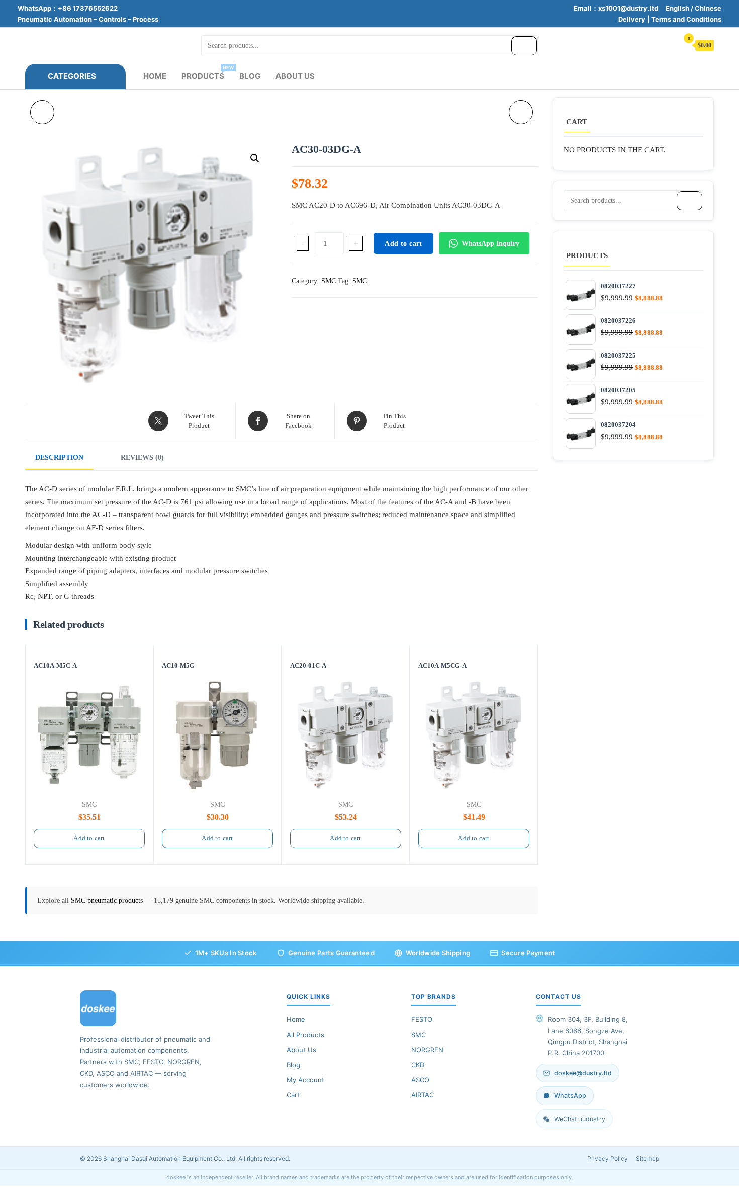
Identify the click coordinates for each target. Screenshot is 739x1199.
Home (154, 76)
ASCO (420, 1080)
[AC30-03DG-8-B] (42, 112)
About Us (295, 76)
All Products (305, 1035)
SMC (328, 281)
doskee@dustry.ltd (583, 1073)
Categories (72, 76)
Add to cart (403, 243)
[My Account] (666, 44)
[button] (255, 158)
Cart (293, 1095)
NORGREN (427, 1050)
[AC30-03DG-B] (521, 112)
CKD (417, 1065)
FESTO (421, 1019)
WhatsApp (570, 1095)
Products (206, 73)
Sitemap (647, 1158)
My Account (305, 1080)
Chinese (708, 8)
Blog (249, 76)
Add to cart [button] (89, 838)
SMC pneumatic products (108, 900)
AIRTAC (422, 1095)
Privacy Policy (607, 1158)
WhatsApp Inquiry (490, 243)
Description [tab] (59, 457)
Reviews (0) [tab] (142, 457)
